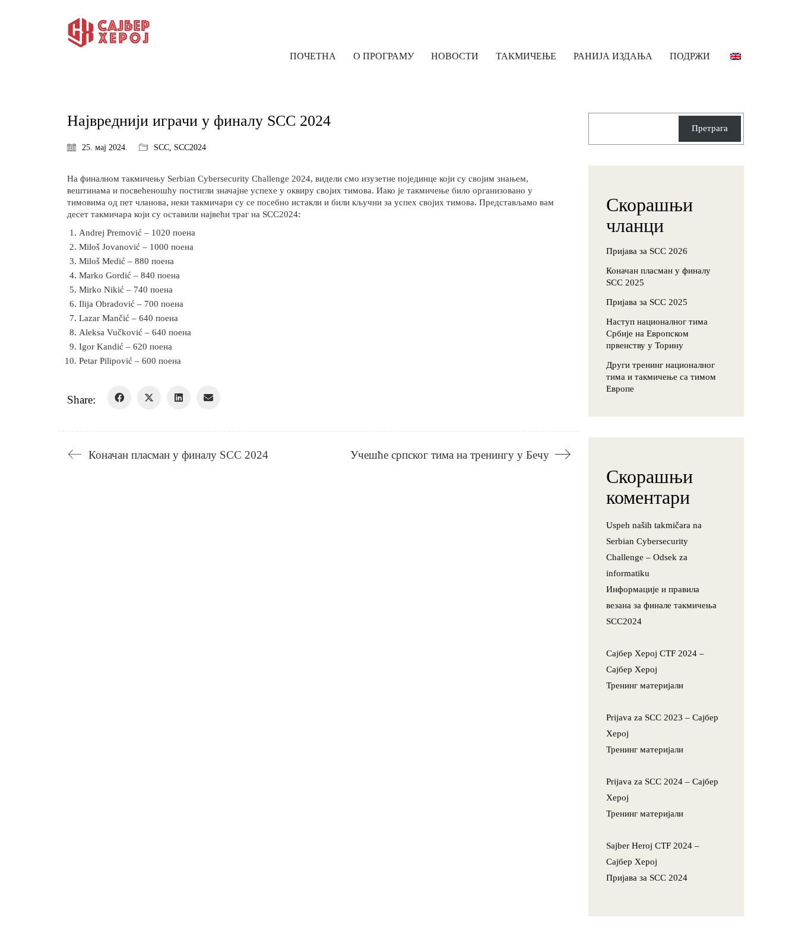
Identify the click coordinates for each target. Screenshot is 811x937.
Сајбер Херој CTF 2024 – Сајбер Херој (655, 661)
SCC (161, 147)
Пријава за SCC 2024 (647, 877)
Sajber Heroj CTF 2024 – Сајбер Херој (652, 853)
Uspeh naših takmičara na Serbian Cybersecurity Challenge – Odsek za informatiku (654, 549)
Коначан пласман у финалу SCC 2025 (658, 276)
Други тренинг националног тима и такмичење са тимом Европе (661, 376)
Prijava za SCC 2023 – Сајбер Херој (662, 725)
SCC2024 (190, 147)
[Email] (208, 397)
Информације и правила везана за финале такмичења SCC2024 (661, 605)
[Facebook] (119, 397)
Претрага (710, 128)
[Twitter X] (149, 397)
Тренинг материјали (644, 685)
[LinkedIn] (179, 397)
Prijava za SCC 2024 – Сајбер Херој (662, 789)
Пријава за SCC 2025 (647, 302)
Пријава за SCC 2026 (647, 251)
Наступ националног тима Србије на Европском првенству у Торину (657, 333)
